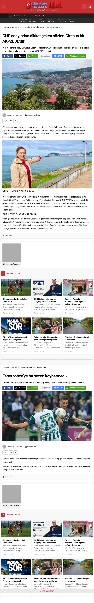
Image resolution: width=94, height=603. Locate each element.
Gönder (35, 56)
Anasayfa (5, 27)
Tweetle (22, 56)
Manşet (14, 27)
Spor (34, 447)
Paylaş (9, 56)
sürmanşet (8, 235)
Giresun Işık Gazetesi (14, 115)
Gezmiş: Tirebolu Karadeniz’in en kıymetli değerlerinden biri (34, 16)
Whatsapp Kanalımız (78, 56)
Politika (37, 115)
